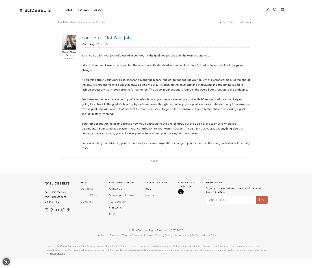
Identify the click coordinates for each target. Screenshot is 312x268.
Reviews (83, 10)
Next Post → (245, 22)
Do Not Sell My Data (204, 235)
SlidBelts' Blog (66, 22)
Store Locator (118, 201)
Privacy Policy (57, 253)
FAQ (112, 214)
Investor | (150, 235)
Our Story (87, 188)
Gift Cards (116, 208)
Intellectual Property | (109, 235)
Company (87, 201)
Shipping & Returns (121, 195)
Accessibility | (183, 235)
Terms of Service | (133, 235)
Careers (150, 195)
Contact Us (116, 188)
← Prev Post (226, 22)
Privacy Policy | (165, 235)
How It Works (90, 195)
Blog (148, 188)
